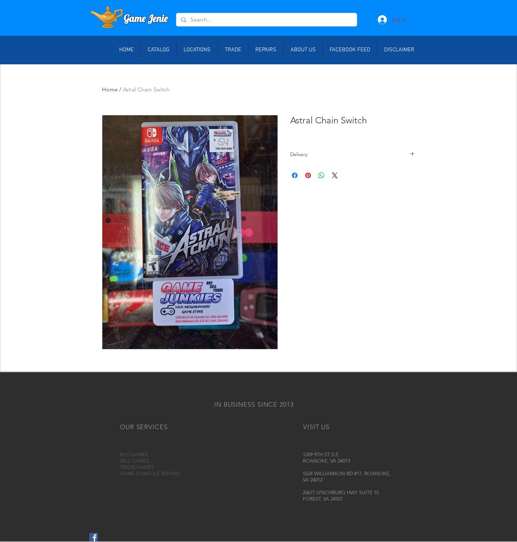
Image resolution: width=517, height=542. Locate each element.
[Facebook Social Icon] (93, 537)
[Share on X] (335, 175)
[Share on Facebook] (295, 175)
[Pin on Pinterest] (308, 175)
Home (110, 89)
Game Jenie (146, 18)
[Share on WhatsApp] (321, 175)
